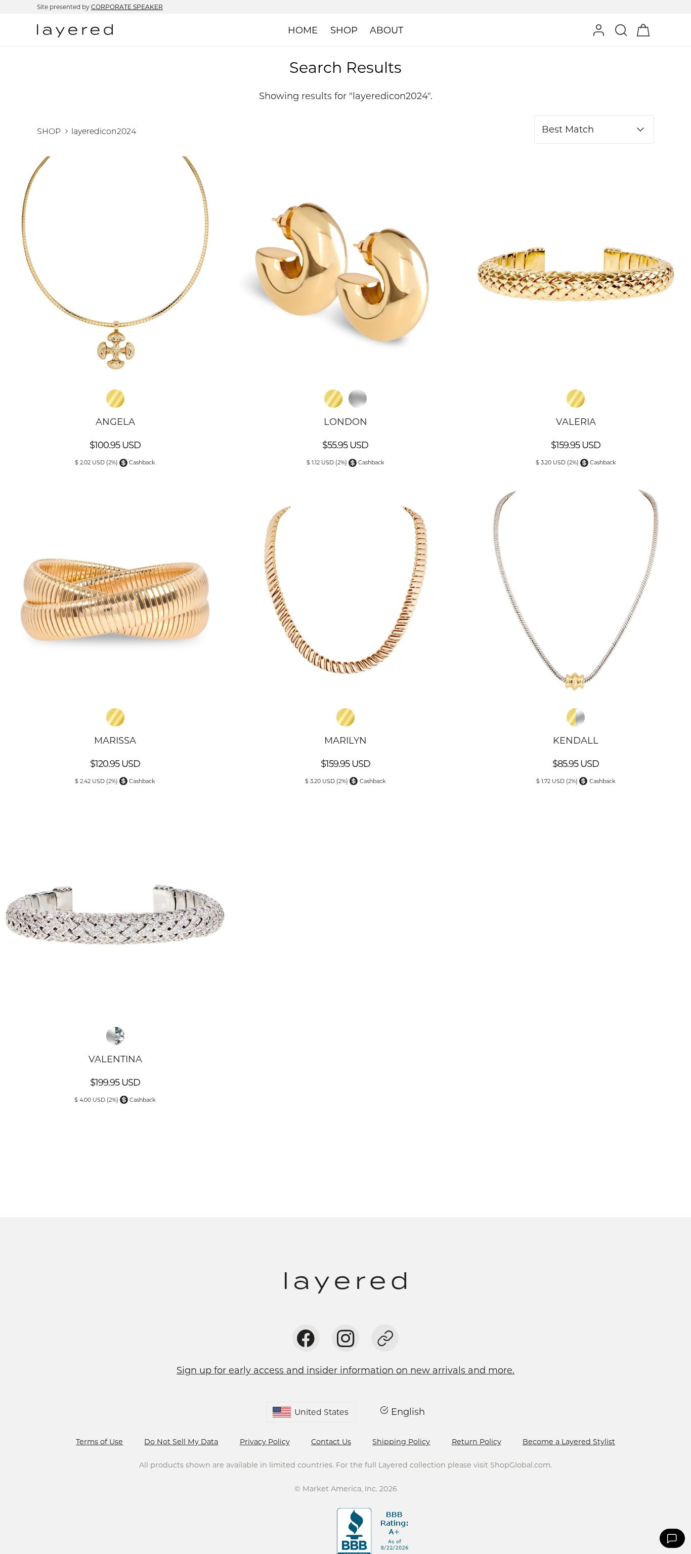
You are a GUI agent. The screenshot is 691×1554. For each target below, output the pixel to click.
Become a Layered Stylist (569, 1441)
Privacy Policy (265, 1441)
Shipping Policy (401, 1441)
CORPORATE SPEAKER (127, 7)
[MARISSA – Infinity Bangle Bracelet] (115, 589)
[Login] (598, 30)
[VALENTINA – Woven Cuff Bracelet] (115, 908)
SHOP (49, 131)
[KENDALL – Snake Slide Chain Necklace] (576, 589)
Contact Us (331, 1441)
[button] (299, 1523)
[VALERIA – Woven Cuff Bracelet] (576, 271)
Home (303, 30)
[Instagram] (345, 1338)
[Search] (621, 30)
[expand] (343, 31)
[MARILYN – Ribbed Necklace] (345, 589)
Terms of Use (99, 1441)
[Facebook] (306, 1338)
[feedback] (672, 1538)
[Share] (385, 1338)
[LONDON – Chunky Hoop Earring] (345, 271)
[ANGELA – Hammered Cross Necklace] (115, 271)
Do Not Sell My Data (181, 1441)
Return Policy (476, 1441)
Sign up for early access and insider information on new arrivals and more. (345, 1370)
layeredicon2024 (103, 131)
